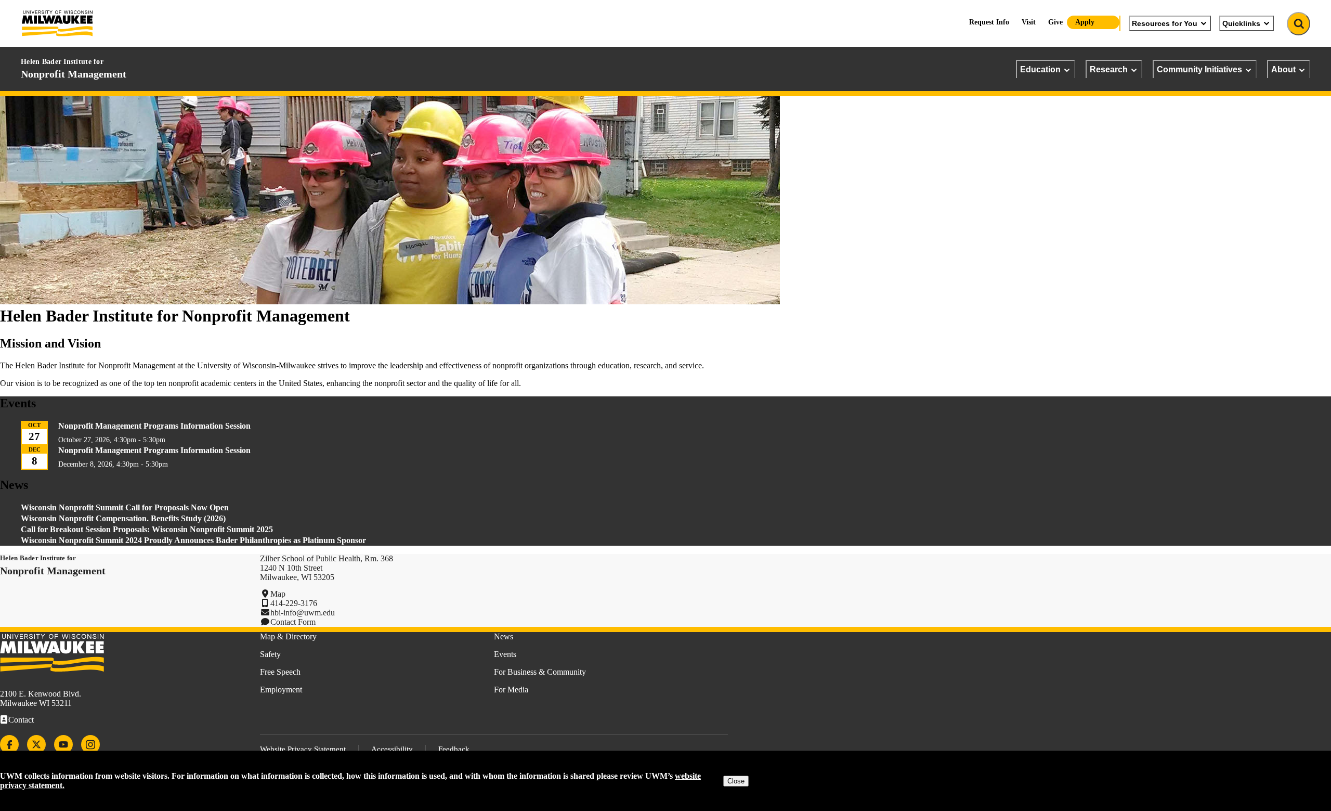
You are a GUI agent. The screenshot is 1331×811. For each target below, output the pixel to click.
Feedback (453, 749)
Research (1109, 69)
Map (277, 593)
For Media (511, 689)
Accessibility (392, 749)
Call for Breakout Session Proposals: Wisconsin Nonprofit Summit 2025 (147, 529)
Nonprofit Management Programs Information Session (154, 425)
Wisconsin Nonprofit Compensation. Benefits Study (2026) (123, 518)
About (1283, 69)
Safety (270, 654)
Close (736, 781)
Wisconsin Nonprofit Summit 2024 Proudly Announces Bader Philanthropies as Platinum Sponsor (193, 540)
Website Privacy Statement (303, 749)
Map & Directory (288, 636)
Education (1040, 69)
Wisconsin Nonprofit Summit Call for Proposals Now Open (125, 507)
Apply (1084, 22)
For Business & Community (540, 671)
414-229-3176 (293, 603)
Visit (1029, 22)
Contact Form (293, 621)
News (503, 636)
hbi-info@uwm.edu (302, 612)
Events (505, 654)
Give (1055, 22)
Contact (21, 719)
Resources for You (1164, 23)
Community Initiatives (1199, 69)
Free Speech (280, 671)
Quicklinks (1241, 23)
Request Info (989, 22)
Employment (281, 689)
